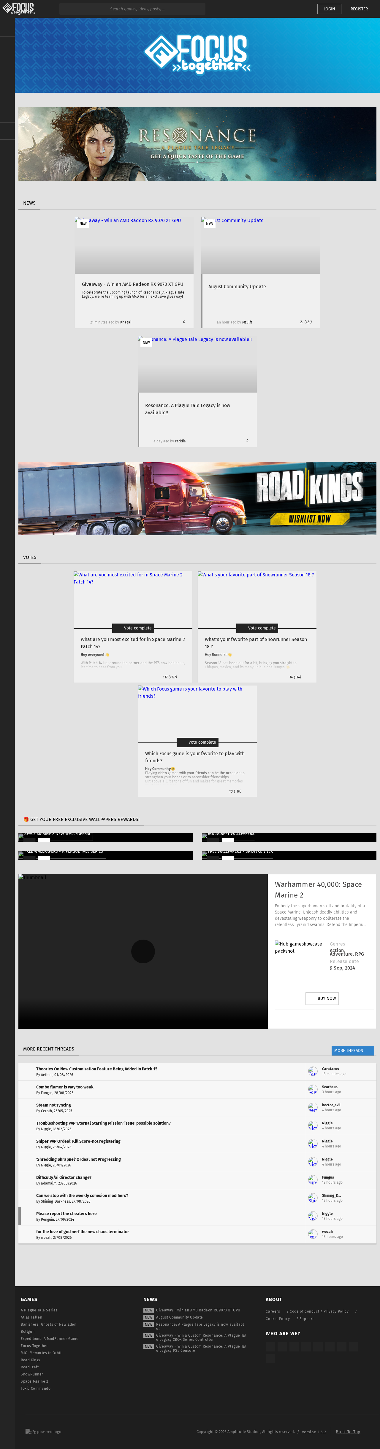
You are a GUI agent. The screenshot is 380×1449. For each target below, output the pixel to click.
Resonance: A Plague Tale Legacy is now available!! (200, 1326)
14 (295, 677)
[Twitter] (308, 1019)
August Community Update (179, 1317)
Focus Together (34, 1346)
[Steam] (318, 1346)
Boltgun (27, 1332)
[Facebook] (341, 1019)
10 (235, 791)
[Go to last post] (367, 1071)
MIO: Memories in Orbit (41, 1353)
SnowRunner (32, 1374)
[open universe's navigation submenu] (7, 45)
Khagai (125, 322)
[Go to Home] (17, 9)
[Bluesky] (353, 1346)
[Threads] (341, 1346)
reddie (180, 441)
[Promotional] (197, 179)
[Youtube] (324, 1019)
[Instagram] (291, 1019)
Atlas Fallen (31, 1317)
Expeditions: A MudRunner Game (49, 1339)
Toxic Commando (35, 1388)
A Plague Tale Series (39, 1310)
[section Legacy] (7, 131)
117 (170, 677)
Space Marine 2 (34, 1381)
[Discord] (357, 1019)
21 (306, 322)
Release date (344, 961)
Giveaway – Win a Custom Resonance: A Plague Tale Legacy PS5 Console (201, 1348)
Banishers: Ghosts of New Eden (48, 1324)
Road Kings (30, 1360)
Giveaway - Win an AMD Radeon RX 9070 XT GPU (198, 1310)
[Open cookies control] (303, 9)
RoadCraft (30, 1367)
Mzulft (247, 322)
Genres (337, 944)
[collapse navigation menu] (7, 27)
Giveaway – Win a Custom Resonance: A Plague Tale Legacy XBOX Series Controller (201, 1337)
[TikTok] (294, 1346)
